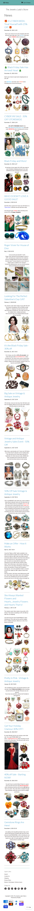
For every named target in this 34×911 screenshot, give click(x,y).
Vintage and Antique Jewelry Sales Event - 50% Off (16, 441)
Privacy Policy (7, 880)
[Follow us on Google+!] (15, 889)
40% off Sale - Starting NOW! (15, 776)
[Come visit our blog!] (22, 889)
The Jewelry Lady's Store (17, 9)
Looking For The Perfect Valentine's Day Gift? (15, 298)
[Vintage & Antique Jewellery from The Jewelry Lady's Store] (17, 756)
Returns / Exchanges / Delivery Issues (13, 882)
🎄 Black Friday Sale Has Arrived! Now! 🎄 (16, 69)
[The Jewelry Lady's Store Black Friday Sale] (17, 376)
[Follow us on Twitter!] (9, 889)
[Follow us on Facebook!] (6, 889)
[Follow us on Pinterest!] (12, 889)
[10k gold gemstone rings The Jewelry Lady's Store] (17, 852)
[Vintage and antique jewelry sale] (17, 474)
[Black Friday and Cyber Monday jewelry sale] (17, 182)
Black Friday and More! (15, 161)
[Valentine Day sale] (17, 328)
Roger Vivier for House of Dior (16, 247)
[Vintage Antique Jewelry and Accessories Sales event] (17, 526)
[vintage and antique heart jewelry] (17, 672)
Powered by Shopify (15, 897)
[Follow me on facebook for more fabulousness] (17, 279)
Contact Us (7, 876)
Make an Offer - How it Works (15, 545)
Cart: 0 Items (27, 2)
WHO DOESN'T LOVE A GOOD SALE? (16, 198)
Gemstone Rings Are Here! (14, 824)
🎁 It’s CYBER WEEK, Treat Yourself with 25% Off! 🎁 (15, 24)
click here (21, 35)
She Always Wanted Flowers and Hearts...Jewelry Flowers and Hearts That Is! (16, 600)
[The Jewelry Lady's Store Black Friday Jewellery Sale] (17, 805)
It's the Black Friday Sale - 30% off (16, 347)
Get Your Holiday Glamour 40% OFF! (14, 727)
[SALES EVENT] (17, 239)
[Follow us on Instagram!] (19, 889)
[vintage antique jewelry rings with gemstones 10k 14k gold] (17, 585)
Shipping (6, 878)
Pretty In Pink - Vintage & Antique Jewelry (16, 679)
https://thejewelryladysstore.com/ (16, 127)
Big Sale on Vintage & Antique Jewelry (14, 395)
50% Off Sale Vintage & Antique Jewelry (15, 492)
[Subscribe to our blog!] (25, 889)
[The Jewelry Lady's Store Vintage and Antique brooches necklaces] (17, 645)
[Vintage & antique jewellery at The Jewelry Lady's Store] (17, 419)
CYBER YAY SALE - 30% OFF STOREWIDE (15, 118)
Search (6, 874)
